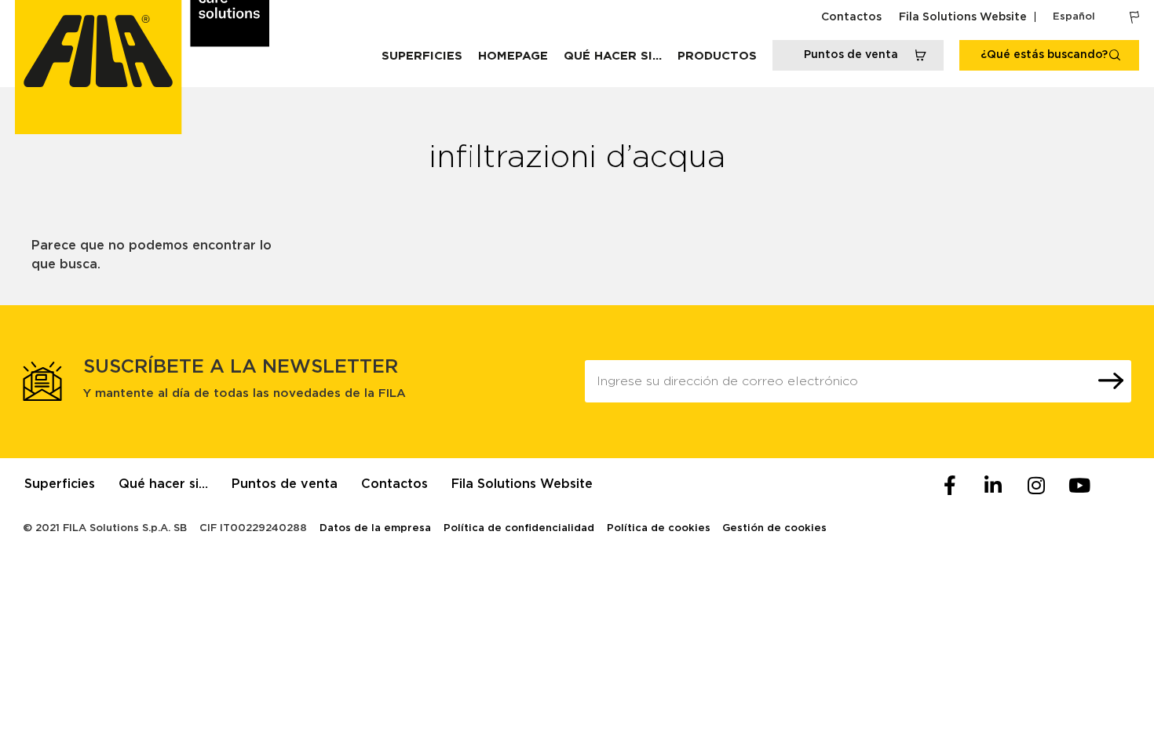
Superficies (422, 56)
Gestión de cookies (774, 528)
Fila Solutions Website (963, 17)
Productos (717, 56)
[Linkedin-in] (993, 485)
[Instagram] (1036, 485)
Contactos (851, 17)
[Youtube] (1079, 485)
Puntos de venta (285, 484)
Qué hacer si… (613, 56)
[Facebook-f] (950, 485)
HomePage (513, 56)
